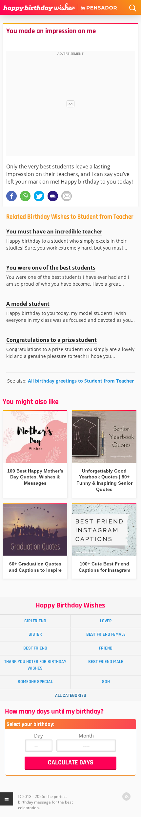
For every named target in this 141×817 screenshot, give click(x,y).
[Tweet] (39, 196)
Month (86, 735)
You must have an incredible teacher (54, 231)
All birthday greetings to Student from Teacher (81, 381)
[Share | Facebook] (11, 196)
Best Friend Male (105, 662)
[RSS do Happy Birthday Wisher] (126, 796)
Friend (105, 648)
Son (106, 682)
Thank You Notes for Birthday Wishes (35, 665)
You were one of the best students (50, 267)
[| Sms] (53, 196)
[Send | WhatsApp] (25, 196)
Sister (35, 634)
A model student (28, 303)
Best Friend (35, 648)
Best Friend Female (106, 634)
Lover (106, 621)
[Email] (66, 196)
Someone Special (35, 682)
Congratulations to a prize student (51, 339)
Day (38, 735)
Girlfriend (35, 621)
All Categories (70, 695)
